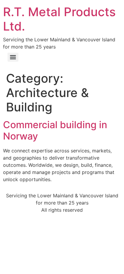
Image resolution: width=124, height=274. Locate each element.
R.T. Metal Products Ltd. (59, 19)
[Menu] (13, 57)
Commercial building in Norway (55, 130)
